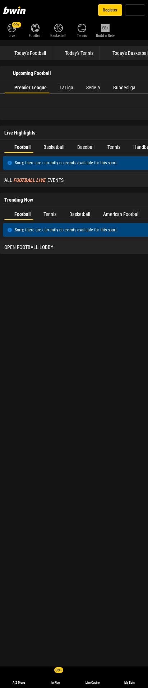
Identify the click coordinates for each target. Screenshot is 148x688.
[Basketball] (58, 27)
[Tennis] (81, 27)
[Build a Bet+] (105, 27)
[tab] (27, 86)
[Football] (35, 27)
